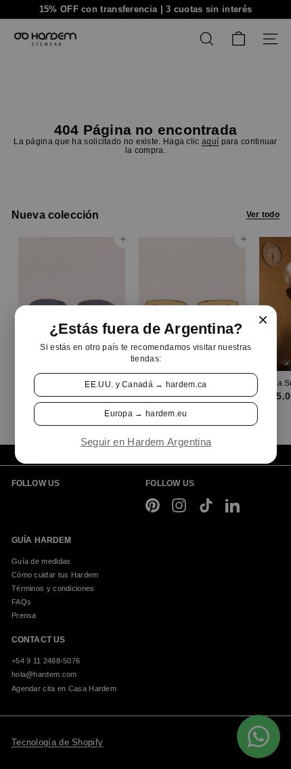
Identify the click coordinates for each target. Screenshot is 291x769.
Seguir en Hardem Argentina (145, 442)
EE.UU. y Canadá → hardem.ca (145, 384)
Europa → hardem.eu (145, 413)
